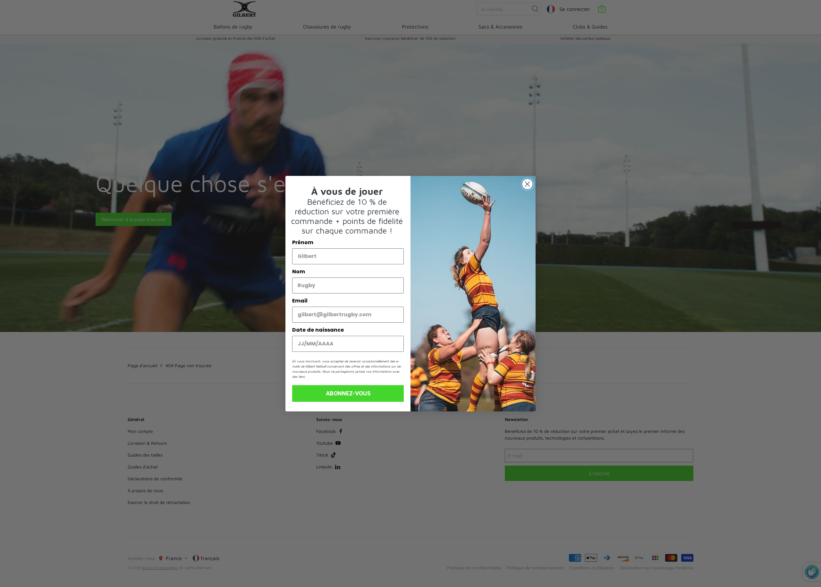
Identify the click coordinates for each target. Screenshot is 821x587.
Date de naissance (318, 330)
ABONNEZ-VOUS (348, 393)
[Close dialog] (527, 184)
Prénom (302, 242)
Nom (298, 271)
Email (300, 300)
